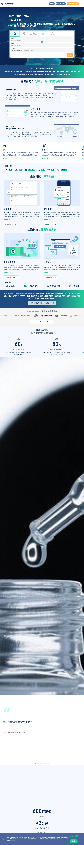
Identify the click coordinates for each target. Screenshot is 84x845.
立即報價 (70, 55)
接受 (73, 841)
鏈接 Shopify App (60, 3)
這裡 (65, 838)
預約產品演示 (73, 3)
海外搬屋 (52, 3)
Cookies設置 (74, 836)
